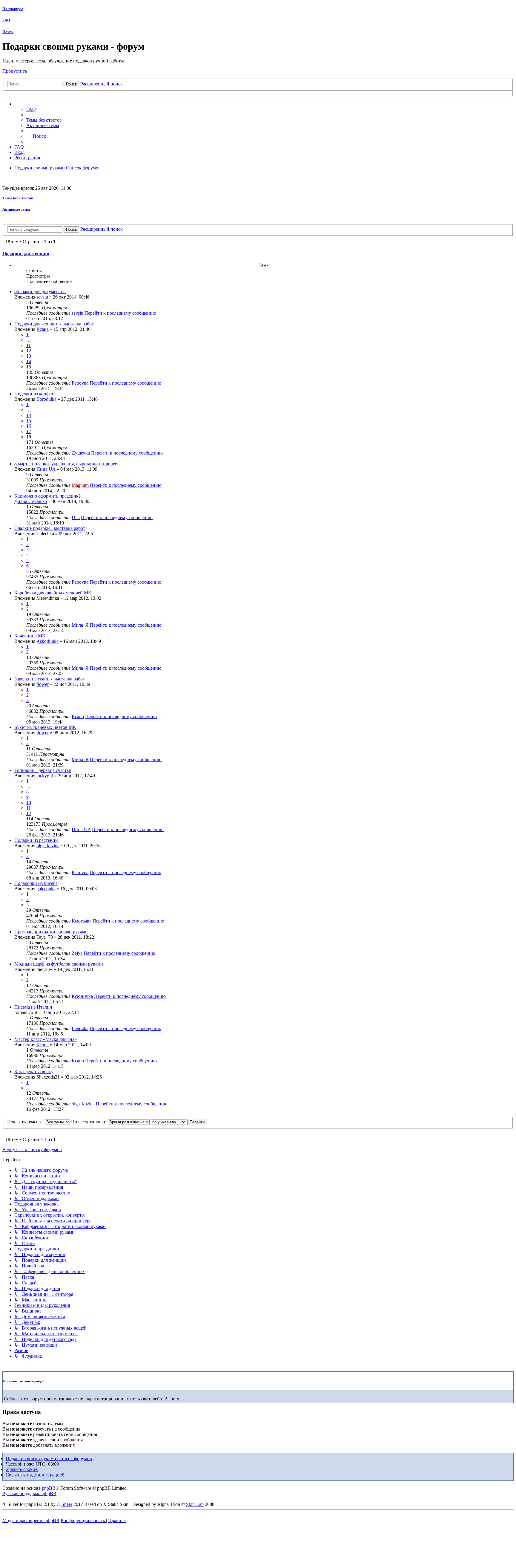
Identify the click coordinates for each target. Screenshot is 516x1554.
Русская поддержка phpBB (29, 1493)
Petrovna (80, 383)
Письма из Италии (33, 1007)
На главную (12, 9)
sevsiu (42, 296)
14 (28, 361)
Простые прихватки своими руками (51, 931)
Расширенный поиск (101, 83)
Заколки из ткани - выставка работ (49, 678)
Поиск (7, 32)
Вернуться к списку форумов (32, 1149)
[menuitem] (44, 120)
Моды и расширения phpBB (30, 1520)
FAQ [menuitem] (31, 109)
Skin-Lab (195, 1504)
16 (28, 426)
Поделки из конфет (33, 393)
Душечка (81, 452)
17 (28, 431)
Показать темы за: (26, 1121)
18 (28, 436)
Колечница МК (29, 635)
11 (28, 345)
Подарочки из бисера (36, 883)
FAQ (6, 20)
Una (76, 517)
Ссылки (28, 104)
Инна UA (46, 469)
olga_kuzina (47, 845)
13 (28, 356)
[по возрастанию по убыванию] (168, 1121)
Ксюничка (82, 996)
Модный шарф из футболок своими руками (58, 963)
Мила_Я (80, 625)
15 (28, 366)
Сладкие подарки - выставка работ (49, 528)
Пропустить (14, 71)
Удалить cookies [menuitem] (22, 1469)
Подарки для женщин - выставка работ (54, 323)
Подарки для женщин (25, 253)
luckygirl (44, 775)
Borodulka (46, 399)
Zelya (77, 953)
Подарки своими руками (31, 1458)
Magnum (80, 485)
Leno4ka (80, 1028)
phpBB (49, 1488)
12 (28, 350)
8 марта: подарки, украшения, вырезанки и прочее (65, 463)
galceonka (46, 888)
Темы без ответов (17, 198)
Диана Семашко (30, 501)
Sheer (67, 1504)
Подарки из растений (36, 840)
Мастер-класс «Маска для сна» (45, 1039)
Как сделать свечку (33, 1071)
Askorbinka (47, 641)
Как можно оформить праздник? (47, 495)
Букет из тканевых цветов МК (45, 727)
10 (28, 802)
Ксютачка (81, 920)
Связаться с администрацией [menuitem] (35, 1474)
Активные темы (16, 209)
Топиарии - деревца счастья (42, 770)
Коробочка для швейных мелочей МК (52, 592)
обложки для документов (40, 291)
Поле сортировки (89, 1121)
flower (42, 684)
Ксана (42, 329)
